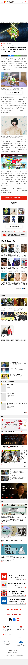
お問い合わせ (16, 650)
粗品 (24, 340)
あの (21, 340)
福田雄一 (12, 340)
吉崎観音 (7, 340)
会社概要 (7, 649)
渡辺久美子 (17, 340)
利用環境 (10, 650)
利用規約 (20, 649)
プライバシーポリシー (14, 649)
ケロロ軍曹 (3, 340)
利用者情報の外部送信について (13, 652)
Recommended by (19, 288)
